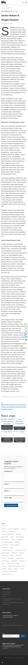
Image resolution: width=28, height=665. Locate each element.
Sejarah (16, 568)
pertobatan (14, 560)
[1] (12, 95)
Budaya (23, 528)
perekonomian (20, 558)
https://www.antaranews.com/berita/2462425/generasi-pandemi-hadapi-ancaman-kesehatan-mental (13, 407)
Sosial (22, 568)
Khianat (4, 596)
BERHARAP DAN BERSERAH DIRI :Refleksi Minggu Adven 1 (13, 603)
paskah (12, 555)
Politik (18, 563)
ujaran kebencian (7, 574)
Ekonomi (18, 534)
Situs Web (8, 497)
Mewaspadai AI (6, 594)
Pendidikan (11, 558)
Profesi (4, 566)
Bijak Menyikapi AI (6, 592)
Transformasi (13, 571)
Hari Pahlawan (20, 536)
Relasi (10, 568)
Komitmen (5, 547)
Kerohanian (5, 544)
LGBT (11, 547)
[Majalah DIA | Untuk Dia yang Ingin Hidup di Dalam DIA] (3, 2)
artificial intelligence (13, 528)
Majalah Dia (5, 648)
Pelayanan (19, 555)
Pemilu (4, 558)
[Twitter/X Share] (26, 333)
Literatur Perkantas (7, 550)
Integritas (19, 539)
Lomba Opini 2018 (20, 550)
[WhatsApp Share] (26, 326)
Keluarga (17, 542)
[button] (26, 340)
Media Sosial (5, 552)
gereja (12, 536)
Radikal (4, 568)
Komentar (8, 471)
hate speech (5, 539)
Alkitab (4, 528)
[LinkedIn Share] (26, 336)
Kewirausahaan (15, 544)
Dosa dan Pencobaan (8, 534)
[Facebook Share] (26, 329)
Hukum (13, 539)
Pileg (3, 563)
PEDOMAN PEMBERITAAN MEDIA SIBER (12, 625)
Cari (3, 633)
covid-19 (4, 531)
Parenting (4, 555)
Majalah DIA (10, 657)
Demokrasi (12, 531)
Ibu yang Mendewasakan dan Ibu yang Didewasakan (12, 599)
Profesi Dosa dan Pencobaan (16, 566)
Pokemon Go (10, 563)
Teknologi (4, 571)
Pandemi (21, 552)
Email (7, 491)
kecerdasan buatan (7, 542)
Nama (6, 484)
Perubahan (23, 560)
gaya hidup (5, 536)
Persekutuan (5, 560)
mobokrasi (14, 552)
